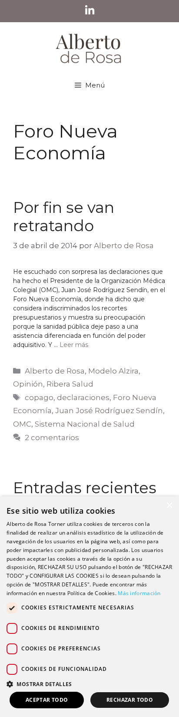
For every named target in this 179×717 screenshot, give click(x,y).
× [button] (169, 505)
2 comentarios (52, 437)
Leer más (74, 345)
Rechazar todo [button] (129, 700)
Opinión (28, 384)
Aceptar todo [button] (47, 700)
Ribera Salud (69, 384)
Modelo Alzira (113, 371)
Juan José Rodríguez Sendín (109, 410)
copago (39, 397)
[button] (89, 684)
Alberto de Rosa (55, 371)
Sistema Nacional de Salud (85, 424)
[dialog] (89, 606)
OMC (22, 424)
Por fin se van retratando (63, 216)
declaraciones (83, 397)
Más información (139, 593)
